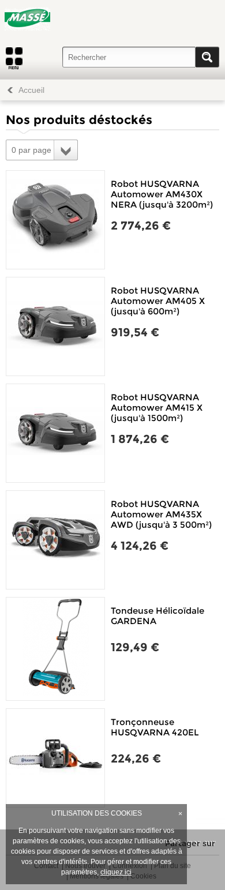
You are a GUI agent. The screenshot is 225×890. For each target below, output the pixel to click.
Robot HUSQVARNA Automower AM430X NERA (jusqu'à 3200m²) (162, 194)
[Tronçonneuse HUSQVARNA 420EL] (55, 758)
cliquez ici (116, 872)
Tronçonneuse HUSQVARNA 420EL (154, 727)
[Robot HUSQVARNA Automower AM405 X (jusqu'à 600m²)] (55, 326)
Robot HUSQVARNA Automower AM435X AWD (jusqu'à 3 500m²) (161, 514)
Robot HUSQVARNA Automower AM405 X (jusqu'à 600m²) (158, 301)
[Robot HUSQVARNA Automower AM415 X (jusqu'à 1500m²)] (55, 433)
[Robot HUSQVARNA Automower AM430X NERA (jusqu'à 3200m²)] (55, 220)
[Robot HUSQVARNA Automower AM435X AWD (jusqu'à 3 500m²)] (55, 540)
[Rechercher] (207, 57)
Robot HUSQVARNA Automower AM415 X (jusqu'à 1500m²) (156, 407)
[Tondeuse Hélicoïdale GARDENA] (55, 649)
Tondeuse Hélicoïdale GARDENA (157, 615)
